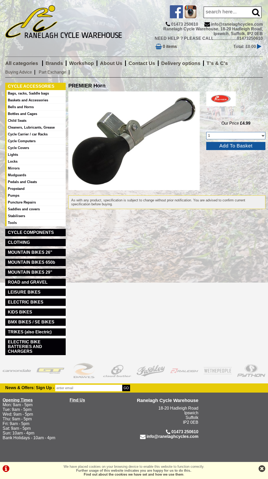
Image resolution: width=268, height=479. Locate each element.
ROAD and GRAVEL (28, 282)
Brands (54, 63)
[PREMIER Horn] (134, 140)
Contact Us (142, 63)
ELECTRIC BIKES (25, 302)
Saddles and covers (24, 209)
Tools (12, 223)
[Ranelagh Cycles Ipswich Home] (68, 42)
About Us (111, 63)
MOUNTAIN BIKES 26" (30, 252)
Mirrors (14, 168)
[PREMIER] (221, 107)
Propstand (16, 189)
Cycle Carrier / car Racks (28, 134)
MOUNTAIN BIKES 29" (30, 272)
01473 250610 (184, 24)
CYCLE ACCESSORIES (31, 86)
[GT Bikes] (50, 370)
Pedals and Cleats (22, 182)
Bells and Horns (21, 107)
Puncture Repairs (22, 202)
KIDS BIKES (20, 312)
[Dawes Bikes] (84, 370)
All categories (22, 63)
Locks (13, 161)
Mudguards (17, 175)
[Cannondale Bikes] (17, 370)
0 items (169, 46)
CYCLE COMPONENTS (31, 232)
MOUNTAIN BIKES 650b (31, 262)
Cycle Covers (18, 148)
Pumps (13, 195)
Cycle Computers (22, 141)
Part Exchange (52, 72)
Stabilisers (16, 216)
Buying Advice (18, 72)
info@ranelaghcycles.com (237, 24)
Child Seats (17, 121)
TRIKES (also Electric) (30, 332)
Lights (13, 155)
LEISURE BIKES (24, 292)
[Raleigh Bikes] (184, 370)
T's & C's (217, 63)
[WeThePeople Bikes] (218, 370)
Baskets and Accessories (28, 100)
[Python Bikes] (251, 370)
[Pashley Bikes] (151, 370)
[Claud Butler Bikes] (117, 370)
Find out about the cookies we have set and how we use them (133, 474)
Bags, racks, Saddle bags (28, 93)
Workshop (81, 63)
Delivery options (180, 63)
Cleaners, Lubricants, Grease (31, 127)
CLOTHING (19, 242)
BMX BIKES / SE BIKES (31, 322)
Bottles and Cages (22, 114)
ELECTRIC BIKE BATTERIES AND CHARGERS (25, 347)
